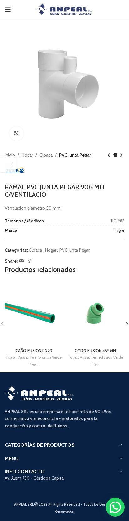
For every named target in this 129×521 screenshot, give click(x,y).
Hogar (27, 155)
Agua (23, 357)
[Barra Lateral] (8, 164)
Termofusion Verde (45, 357)
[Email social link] (22, 261)
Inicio (10, 155)
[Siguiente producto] (121, 155)
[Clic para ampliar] (16, 133)
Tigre (119, 230)
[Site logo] (65, 9)
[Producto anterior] (109, 155)
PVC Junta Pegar (75, 155)
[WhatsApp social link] (29, 261)
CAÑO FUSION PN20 (34, 350)
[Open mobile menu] (8, 9)
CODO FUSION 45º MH (95, 350)
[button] (115, 507)
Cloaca (46, 155)
